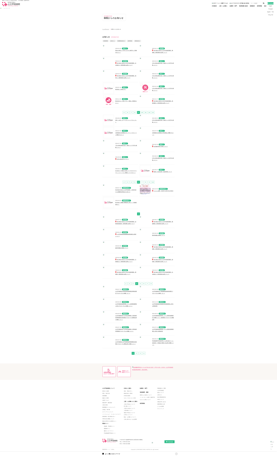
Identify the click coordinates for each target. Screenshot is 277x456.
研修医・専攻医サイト (109, 426)
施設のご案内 (105, 398)
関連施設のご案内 (161, 388)
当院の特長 (105, 405)
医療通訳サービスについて (108, 407)
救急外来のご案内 (128, 393)
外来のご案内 (127, 388)
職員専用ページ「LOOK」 (108, 449)
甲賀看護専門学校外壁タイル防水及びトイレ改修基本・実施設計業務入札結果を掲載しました (163, 343)
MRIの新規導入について (123, 159)
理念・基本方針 (106, 393)
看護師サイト (107, 428)
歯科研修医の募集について (121, 248)
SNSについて (160, 399)
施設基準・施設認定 (107, 402)
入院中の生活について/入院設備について (129, 409)
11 (145, 112)
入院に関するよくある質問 (130, 419)
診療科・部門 (233, 6)
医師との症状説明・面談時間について (163, 171)
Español (268, 12)
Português (270, 9)
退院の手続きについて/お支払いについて (129, 413)
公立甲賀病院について (108, 388)
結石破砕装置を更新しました (161, 146)
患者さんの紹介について (146, 395)
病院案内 (252, 6)
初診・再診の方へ (128, 391)
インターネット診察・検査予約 (147, 397)
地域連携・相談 (144, 392)
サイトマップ (160, 408)
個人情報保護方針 (161, 397)
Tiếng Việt (270, 15)
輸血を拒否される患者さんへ (109, 421)
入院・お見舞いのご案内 (130, 401)
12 (149, 112)
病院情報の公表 (161, 404)
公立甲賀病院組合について (160, 391)
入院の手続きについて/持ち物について (129, 405)
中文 (273, 12)
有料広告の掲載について (108, 418)
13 (153, 112)
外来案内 (214, 6)
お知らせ (159, 394)
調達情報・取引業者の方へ (108, 416)
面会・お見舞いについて (130, 417)
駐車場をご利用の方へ (120, 89)
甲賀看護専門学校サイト (110, 433)
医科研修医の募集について (158, 235)
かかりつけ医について (145, 399)
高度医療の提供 (243, 6)
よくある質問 (160, 406)
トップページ (105, 29)
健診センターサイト (109, 430)
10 (142, 112)
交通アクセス (224, 3)
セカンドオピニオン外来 (130, 398)
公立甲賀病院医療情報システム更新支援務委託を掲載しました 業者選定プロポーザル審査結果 (163, 317)
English (270, 6)
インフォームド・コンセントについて (111, 414)
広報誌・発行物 (106, 409)
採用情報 (259, 6)
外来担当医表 (127, 395)
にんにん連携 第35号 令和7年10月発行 (163, 190)
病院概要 (104, 395)
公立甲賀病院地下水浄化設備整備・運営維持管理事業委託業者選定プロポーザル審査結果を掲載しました (126, 317)
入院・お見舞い (223, 6)
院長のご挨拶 (105, 391)
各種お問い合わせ (161, 401)
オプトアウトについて (107, 411)
